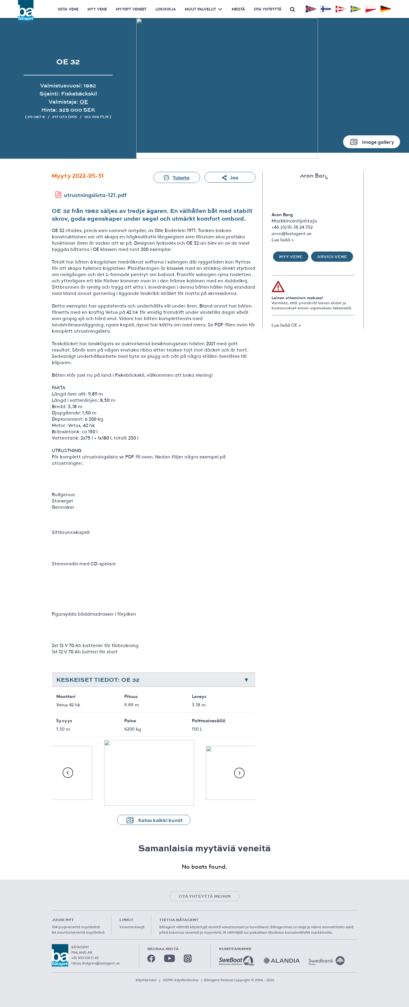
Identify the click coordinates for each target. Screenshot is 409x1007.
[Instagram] (188, 958)
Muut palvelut (200, 9)
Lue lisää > (283, 239)
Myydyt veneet (131, 9)
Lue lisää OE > (286, 325)
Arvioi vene (332, 257)
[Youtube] (169, 958)
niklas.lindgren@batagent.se (95, 963)
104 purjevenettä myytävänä (76, 926)
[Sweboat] (237, 961)
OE (84, 101)
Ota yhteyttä (267, 9)
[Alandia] (282, 961)
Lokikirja (165, 9)
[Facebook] (151, 958)
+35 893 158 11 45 (85, 957)
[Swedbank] (327, 961)
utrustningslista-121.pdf (95, 195)
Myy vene (97, 9)
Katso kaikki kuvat (160, 819)
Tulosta (181, 177)
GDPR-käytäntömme (181, 979)
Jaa (234, 177)
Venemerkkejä (131, 926)
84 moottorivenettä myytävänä (78, 932)
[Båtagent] (26, 10)
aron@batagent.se (291, 233)
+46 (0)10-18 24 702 (292, 227)
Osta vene (68, 9)
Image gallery (378, 141)
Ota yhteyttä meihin (205, 896)
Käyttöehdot (146, 979)
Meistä (238, 9)
